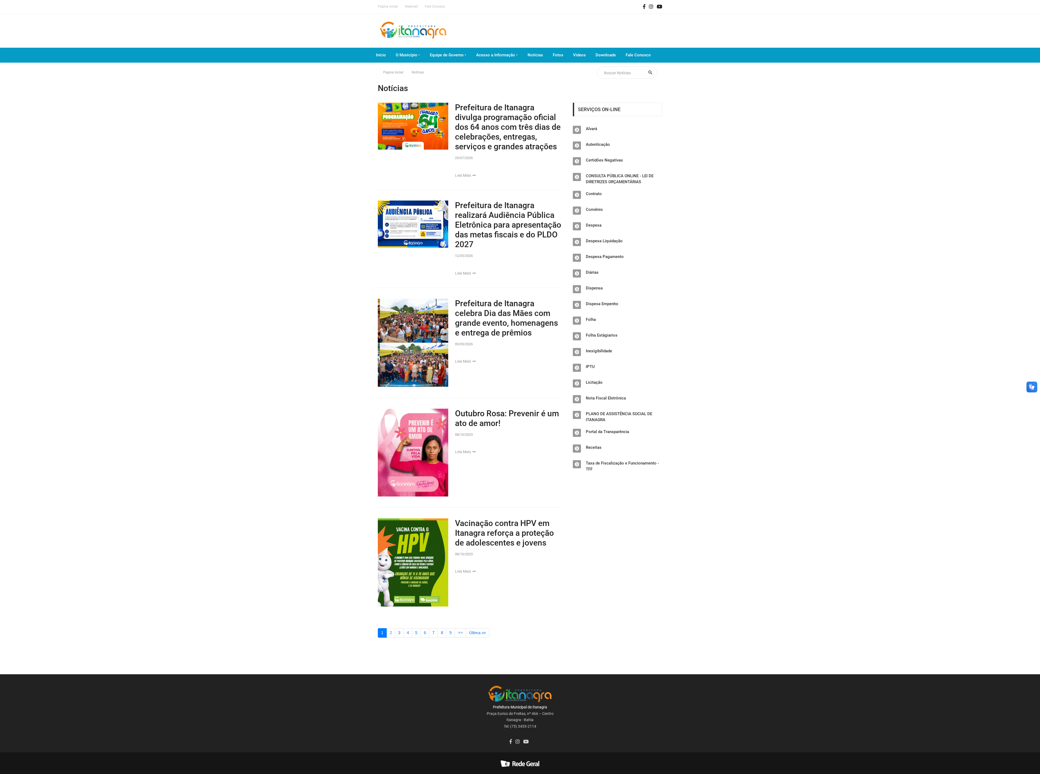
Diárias (592, 272)
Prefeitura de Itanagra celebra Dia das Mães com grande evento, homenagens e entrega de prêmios (506, 318)
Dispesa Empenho (602, 303)
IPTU (590, 366)
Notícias (535, 55)
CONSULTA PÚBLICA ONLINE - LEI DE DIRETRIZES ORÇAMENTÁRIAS (620, 178)
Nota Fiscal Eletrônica (606, 398)
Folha (591, 319)
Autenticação (598, 144)
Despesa (594, 225)
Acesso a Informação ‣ (497, 55)
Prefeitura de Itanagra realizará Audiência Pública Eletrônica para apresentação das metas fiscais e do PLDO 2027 (508, 225)
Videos (579, 55)
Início (381, 55)
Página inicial (388, 6)
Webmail (411, 6)
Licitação (594, 382)
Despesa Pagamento (605, 256)
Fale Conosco (435, 6)
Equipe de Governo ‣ (448, 55)
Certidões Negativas (604, 160)
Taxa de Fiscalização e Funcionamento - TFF (622, 466)
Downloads (606, 55)
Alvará (591, 128)
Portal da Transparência (607, 431)
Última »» (477, 632)
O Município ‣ (408, 55)
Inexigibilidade (599, 351)
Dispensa (594, 288)
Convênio (594, 209)
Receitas (594, 447)
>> (460, 632)
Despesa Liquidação (604, 240)
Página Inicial (393, 72)
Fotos (558, 55)
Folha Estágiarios (602, 335)
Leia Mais (463, 175)
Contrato (594, 193)
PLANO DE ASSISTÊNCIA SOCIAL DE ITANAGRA (619, 416)
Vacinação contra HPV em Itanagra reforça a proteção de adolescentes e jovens (504, 532)
